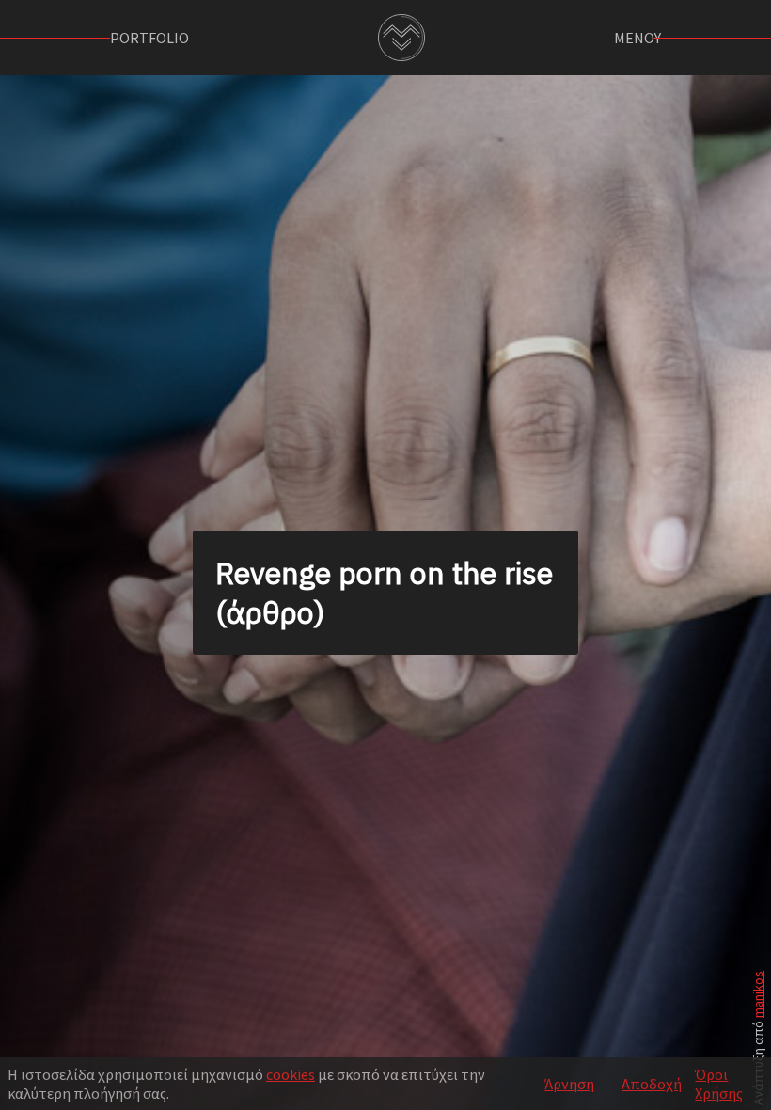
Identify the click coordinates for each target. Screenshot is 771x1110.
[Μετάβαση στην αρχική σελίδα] (401, 37)
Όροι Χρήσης (719, 1083)
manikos (757, 994)
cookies (290, 1074)
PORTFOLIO (149, 37)
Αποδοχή (652, 1083)
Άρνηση (569, 1083)
